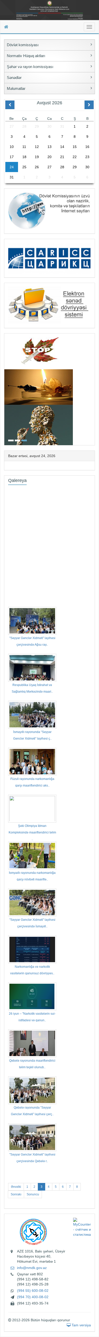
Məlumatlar (16, 88)
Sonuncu (33, 1194)
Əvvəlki (16, 1187)
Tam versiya (81, 1325)
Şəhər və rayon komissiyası (30, 66)
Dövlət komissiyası (23, 45)
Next (93, 389)
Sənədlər (14, 77)
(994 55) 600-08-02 (32, 1291)
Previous (6, 389)
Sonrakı (16, 1194)
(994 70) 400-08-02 (32, 1297)
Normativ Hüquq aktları (26, 56)
